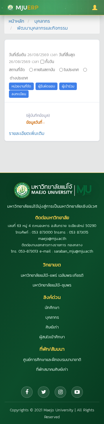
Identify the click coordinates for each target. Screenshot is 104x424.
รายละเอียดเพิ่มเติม (26, 133)
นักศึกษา (52, 308)
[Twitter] (43, 392)
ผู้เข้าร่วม (68, 86)
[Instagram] (60, 392)
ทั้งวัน (49, 61)
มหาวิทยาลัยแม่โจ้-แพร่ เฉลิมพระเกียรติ (52, 275)
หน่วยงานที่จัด (21, 86)
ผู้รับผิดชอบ (46, 86)
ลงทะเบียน (19, 94)
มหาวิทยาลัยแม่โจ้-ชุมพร (52, 285)
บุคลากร (42, 21)
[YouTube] (77, 392)
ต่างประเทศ (19, 78)
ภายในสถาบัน (44, 69)
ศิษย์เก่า (52, 327)
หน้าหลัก (16, 21)
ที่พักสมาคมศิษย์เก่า (52, 369)
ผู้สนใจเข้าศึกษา (52, 337)
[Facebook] (27, 392)
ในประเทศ (71, 69)
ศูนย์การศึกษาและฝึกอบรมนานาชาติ (52, 360)
